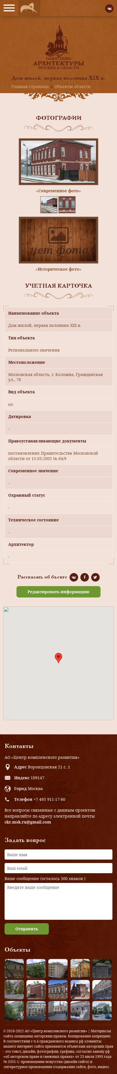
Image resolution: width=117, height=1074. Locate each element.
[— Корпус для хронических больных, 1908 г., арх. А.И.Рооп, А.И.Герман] (58, 968)
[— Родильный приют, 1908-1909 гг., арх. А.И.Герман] (58, 989)
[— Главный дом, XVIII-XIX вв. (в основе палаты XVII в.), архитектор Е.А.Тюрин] (14, 968)
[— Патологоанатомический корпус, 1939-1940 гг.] (36, 989)
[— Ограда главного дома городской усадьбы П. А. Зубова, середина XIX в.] (102, 968)
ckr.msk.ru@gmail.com (28, 822)
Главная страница (30, 86)
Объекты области (73, 86)
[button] (58, 658)
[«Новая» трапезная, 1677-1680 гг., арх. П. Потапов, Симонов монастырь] (80, 1010)
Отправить (26, 928)
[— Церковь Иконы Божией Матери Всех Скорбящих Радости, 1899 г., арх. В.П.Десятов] (80, 989)
